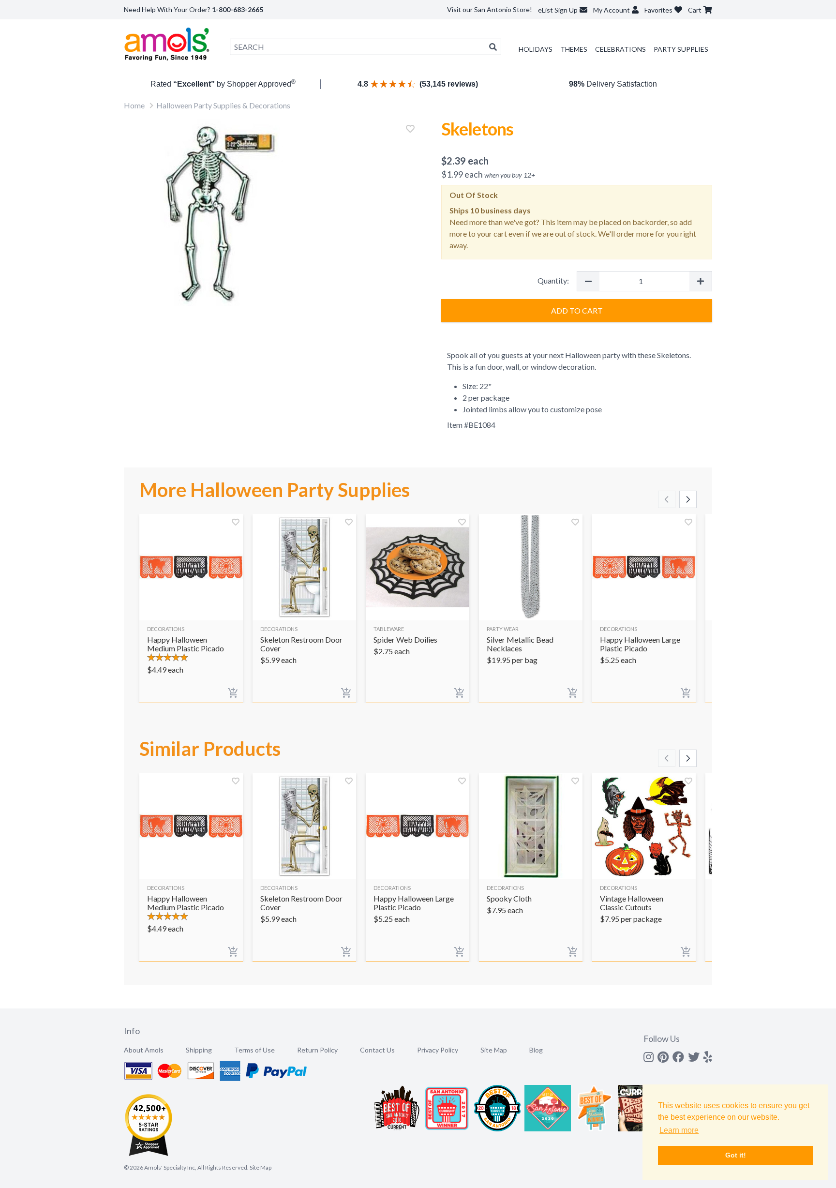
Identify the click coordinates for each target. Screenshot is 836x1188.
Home (134, 105)
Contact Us (377, 1050)
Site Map (493, 1050)
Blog (536, 1050)
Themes (573, 49)
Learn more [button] (679, 1130)
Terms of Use (254, 1050)
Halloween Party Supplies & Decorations (223, 105)
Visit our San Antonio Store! (489, 9)
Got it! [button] (735, 1155)
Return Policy (317, 1050)
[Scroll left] (666, 499)
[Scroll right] (688, 499)
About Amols (144, 1050)
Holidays (535, 49)
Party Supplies (681, 49)
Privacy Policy (437, 1050)
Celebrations (620, 49)
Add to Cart (577, 310)
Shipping (199, 1050)
